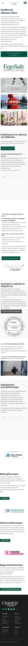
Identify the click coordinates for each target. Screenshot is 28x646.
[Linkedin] (11, 609)
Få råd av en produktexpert (11, 311)
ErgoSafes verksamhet (13, 170)
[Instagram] (6, 609)
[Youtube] (9, 609)
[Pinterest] (14, 609)
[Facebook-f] (3, 609)
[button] (14, 85)
